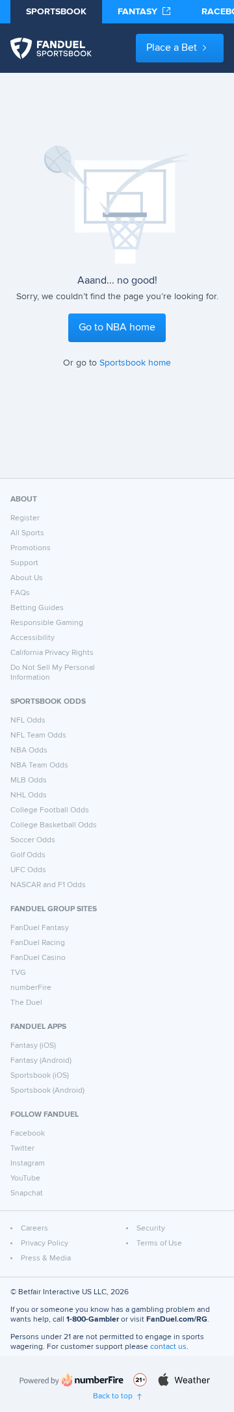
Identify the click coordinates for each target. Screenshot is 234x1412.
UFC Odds (28, 870)
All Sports (27, 533)
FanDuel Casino (38, 958)
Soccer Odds (32, 840)
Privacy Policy (44, 1243)
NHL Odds (28, 795)
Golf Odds (28, 855)
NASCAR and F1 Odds (48, 885)
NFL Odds (28, 721)
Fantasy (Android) (41, 1061)
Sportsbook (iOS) (39, 1076)
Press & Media (46, 1258)
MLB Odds (28, 780)
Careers (34, 1228)
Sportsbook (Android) (47, 1091)
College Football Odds (49, 810)
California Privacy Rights (52, 653)
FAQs (20, 593)
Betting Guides (37, 608)
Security (150, 1228)
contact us (168, 1347)
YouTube (25, 1178)
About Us (26, 578)
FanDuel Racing (37, 943)
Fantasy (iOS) (33, 1046)
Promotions (30, 548)
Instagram (27, 1163)
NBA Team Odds (39, 765)
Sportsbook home (135, 362)
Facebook (27, 1134)
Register (25, 518)
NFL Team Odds (38, 735)
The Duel (26, 1003)
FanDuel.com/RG (176, 1320)
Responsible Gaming (46, 623)
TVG (18, 973)
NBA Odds (28, 750)
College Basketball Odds (53, 825)
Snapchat (26, 1193)
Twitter (22, 1148)
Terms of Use (159, 1243)
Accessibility (32, 638)
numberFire (30, 988)
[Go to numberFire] (72, 1380)
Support (24, 563)
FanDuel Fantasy (39, 928)
